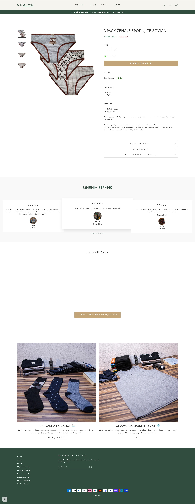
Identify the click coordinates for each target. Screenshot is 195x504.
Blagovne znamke (23, 467)
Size (106, 45)
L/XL (115, 49)
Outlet (117, 5)
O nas (93, 5)
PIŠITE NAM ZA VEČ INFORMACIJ (141, 155)
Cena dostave (140, 149)
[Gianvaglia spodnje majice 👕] (138, 382)
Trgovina (80, 5)
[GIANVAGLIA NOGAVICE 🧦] (56, 382)
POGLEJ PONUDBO (56, 438)
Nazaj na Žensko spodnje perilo (99, 315)
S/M (107, 49)
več (138, 438)
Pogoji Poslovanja (23, 477)
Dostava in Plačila (23, 474)
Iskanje (19, 456)
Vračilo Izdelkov (22, 484)
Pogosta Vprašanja (23, 470)
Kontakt (104, 5)
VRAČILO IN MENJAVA (140, 144)
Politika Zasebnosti (23, 480)
